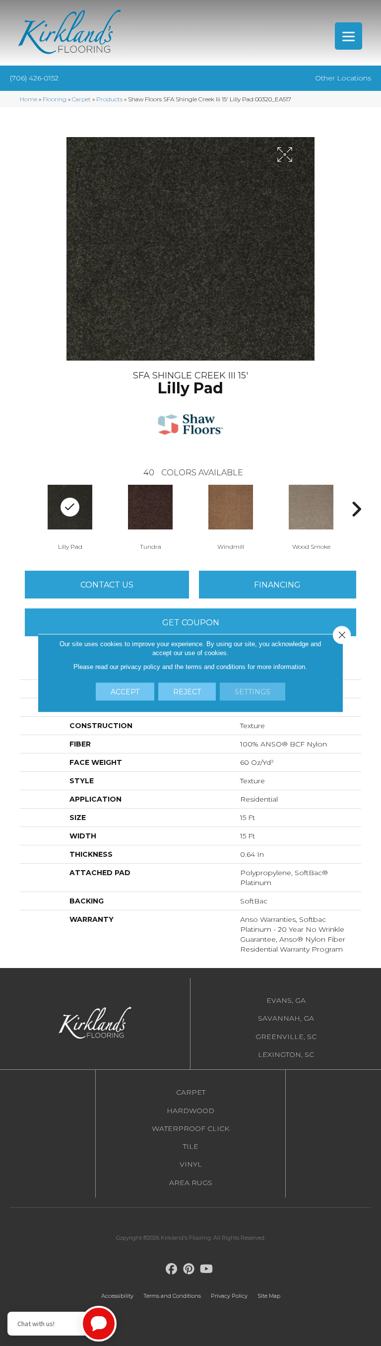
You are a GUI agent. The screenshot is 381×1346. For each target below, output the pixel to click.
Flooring (54, 99)
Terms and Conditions (172, 1295)
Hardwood (190, 1110)
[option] (150, 516)
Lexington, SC (286, 1054)
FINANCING (277, 585)
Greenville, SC (286, 1036)
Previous (24, 509)
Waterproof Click (190, 1128)
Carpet (81, 99)
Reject (187, 691)
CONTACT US (106, 585)
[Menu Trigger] (348, 36)
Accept (125, 691)
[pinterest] (189, 1269)
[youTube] (206, 1269)
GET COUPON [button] (190, 622)
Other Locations (343, 78)
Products (109, 99)
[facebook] (172, 1269)
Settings (252, 691)
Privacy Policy (229, 1295)
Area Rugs (190, 1182)
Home (28, 99)
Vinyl (191, 1164)
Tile (190, 1146)
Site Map (268, 1295)
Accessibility (117, 1295)
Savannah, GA (286, 1018)
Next (356, 509)
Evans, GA (286, 1000)
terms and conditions (216, 667)
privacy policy (140, 667)
